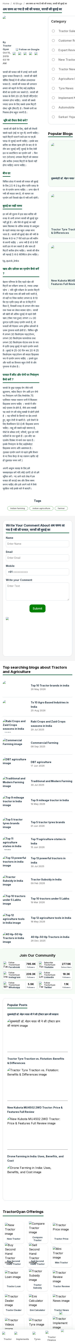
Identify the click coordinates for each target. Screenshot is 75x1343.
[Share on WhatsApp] (31, 55)
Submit (37, 608)
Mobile (10, 565)
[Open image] (21, 27)
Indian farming (17, 508)
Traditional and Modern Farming (51, 781)
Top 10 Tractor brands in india (50, 685)
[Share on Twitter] (26, 55)
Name (9, 537)
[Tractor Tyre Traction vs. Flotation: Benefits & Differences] (34, 1083)
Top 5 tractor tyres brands (48, 822)
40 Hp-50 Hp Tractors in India (50, 936)
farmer (61, 508)
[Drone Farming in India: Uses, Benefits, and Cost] (34, 1180)
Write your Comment (19, 579)
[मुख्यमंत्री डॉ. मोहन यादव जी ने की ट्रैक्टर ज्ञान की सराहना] (34, 1034)
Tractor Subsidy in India (46, 879)
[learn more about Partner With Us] (67, 1333)
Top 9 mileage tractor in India (50, 800)
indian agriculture (41, 508)
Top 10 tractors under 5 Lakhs (50, 898)
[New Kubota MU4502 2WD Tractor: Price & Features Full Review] (34, 1131)
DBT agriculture (41, 762)
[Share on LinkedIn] (20, 55)
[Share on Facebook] (15, 55)
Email (9, 551)
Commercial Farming (44, 742)
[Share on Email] (37, 55)
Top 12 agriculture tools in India (51, 917)
